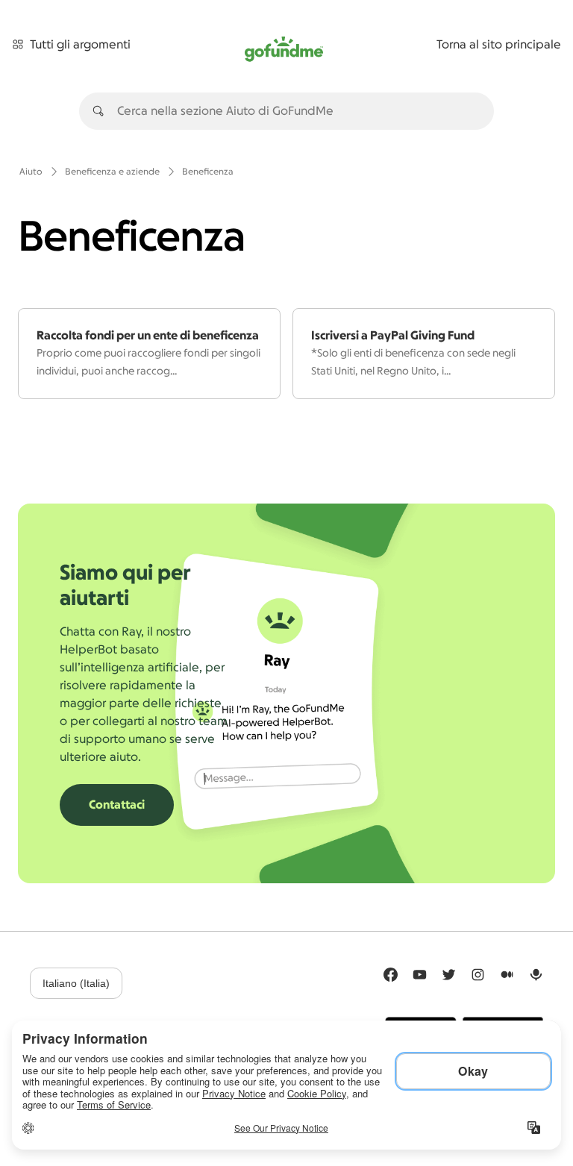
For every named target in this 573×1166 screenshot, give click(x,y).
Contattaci (117, 805)
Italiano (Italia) (76, 983)
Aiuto (31, 171)
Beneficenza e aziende (112, 171)
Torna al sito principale (498, 45)
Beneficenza (208, 171)
